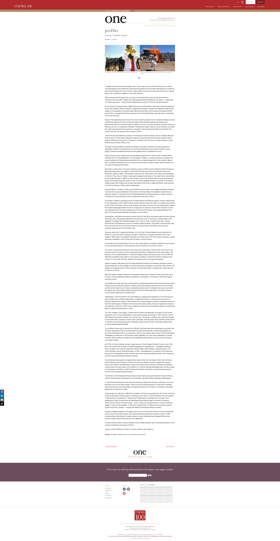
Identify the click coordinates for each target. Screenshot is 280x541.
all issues (148, 457)
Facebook (2, 392)
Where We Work (223, 7)
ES (238, 2)
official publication (166, 18)
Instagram (152, 484)
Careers (108, 498)
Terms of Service (120, 536)
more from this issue (135, 457)
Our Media (260, 7)
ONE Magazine (115, 10)
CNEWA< (23, 6)
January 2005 (124, 10)
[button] (144, 491)
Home (108, 10)
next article (170, 446)
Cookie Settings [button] (168, 536)
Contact (250, 2)
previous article (111, 446)
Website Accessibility (131, 536)
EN (235, 2)
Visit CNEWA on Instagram (128, 489)
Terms (147, 538)
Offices (108, 495)
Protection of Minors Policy (144, 536)
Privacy (143, 538)
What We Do (237, 7)
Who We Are (209, 7)
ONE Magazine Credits (157, 536)
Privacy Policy (112, 536)
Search (242, 2)
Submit (149, 475)
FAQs (107, 493)
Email (2, 400)
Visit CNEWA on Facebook (124, 489)
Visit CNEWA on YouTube (124, 493)
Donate (260, 2)
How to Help (249, 7)
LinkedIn (2, 396)
